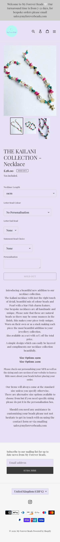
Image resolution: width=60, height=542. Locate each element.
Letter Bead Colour (12, 202)
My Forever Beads (24, 531)
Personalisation (11, 256)
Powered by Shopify (42, 531)
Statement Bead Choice (14, 238)
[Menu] (54, 31)
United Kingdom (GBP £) (29, 491)
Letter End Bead (11, 220)
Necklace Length (12, 187)
